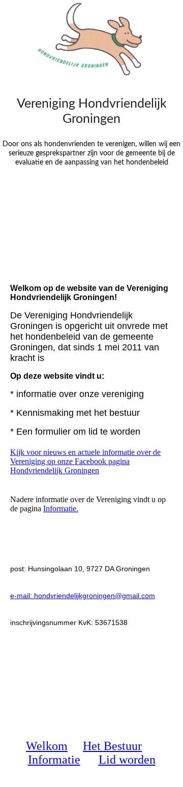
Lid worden (127, 759)
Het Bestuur (112, 745)
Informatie (54, 759)
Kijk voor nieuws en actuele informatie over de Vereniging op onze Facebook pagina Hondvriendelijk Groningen (85, 461)
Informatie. (60, 508)
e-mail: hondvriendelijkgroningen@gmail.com (82, 596)
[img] (91, 38)
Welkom (47, 745)
